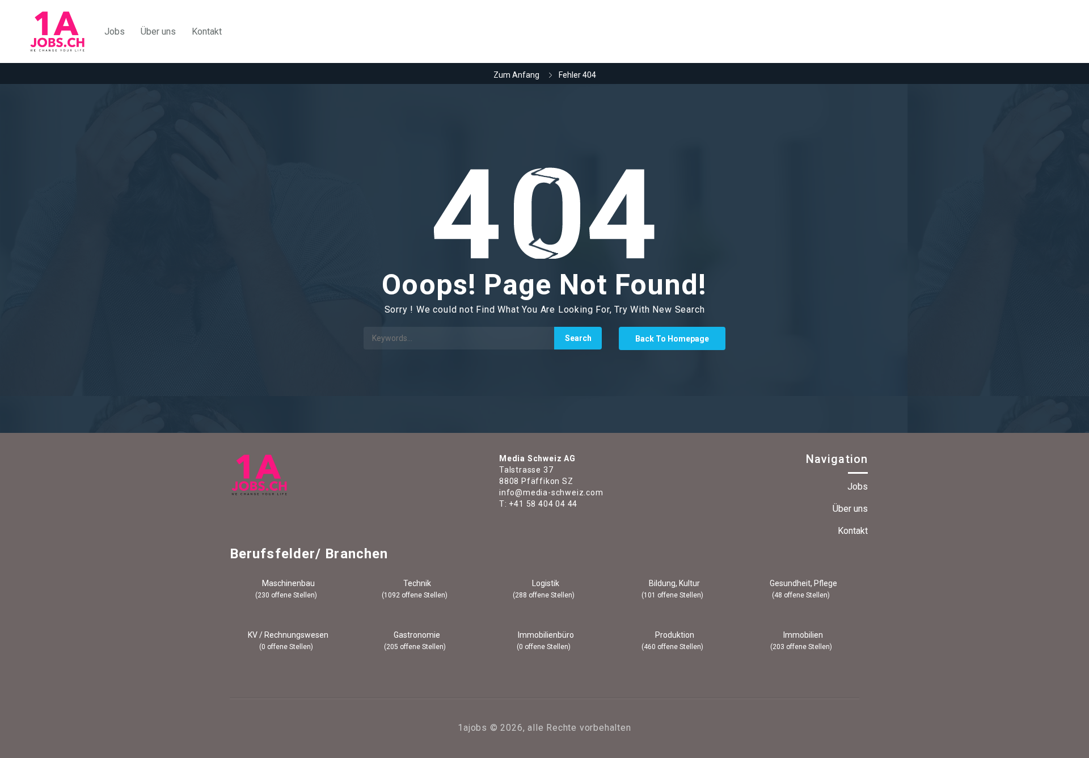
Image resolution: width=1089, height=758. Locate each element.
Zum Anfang (516, 74)
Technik (416, 583)
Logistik (544, 583)
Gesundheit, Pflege (802, 583)
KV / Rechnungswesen (287, 634)
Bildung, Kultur (673, 583)
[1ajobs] (57, 31)
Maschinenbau (287, 583)
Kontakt (207, 31)
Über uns (158, 31)
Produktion (673, 634)
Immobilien (802, 634)
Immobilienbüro (545, 634)
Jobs (114, 31)
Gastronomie (416, 634)
